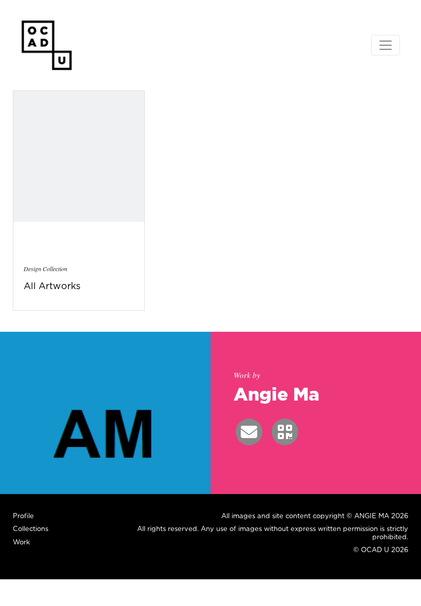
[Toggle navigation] (385, 45)
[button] (249, 432)
